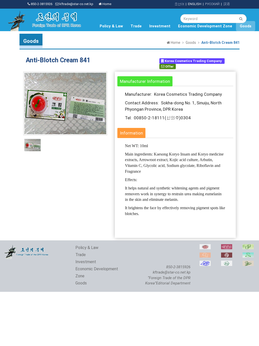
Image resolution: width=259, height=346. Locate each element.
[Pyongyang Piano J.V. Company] (205, 263)
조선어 (179, 4)
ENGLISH (194, 4)
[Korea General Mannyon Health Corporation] (226, 255)
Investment (159, 26)
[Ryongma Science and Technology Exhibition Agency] (248, 263)
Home (106, 4)
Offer (169, 66)
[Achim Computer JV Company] (205, 255)
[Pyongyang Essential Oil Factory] (248, 246)
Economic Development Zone (205, 26)
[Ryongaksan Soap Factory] (226, 263)
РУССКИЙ (212, 4)
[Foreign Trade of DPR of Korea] (27, 246)
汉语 (226, 4)
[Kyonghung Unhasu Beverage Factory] (205, 246)
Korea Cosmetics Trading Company (193, 61)
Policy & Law (111, 26)
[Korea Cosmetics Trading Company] (226, 246)
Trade (136, 26)
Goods (245, 26)
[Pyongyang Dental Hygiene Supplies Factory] (248, 255)
